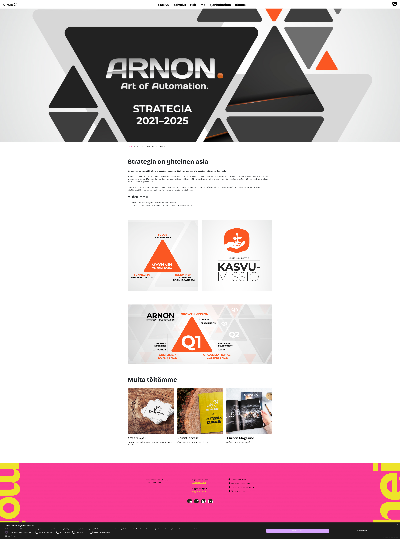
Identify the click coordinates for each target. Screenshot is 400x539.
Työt (193, 5)
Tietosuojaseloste (240, 483)
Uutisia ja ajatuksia (242, 487)
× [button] (397, 524)
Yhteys (240, 5)
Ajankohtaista (220, 5)
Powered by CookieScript (390, 538)
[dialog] (200, 530)
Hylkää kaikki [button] (362, 531)
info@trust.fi (199, 482)
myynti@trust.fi (200, 491)
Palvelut (179, 5)
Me (203, 5)
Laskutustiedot (239, 479)
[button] (101, 536)
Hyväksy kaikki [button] (297, 531)
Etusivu (163, 5)
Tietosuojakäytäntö (192, 529)
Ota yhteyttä (238, 491)
